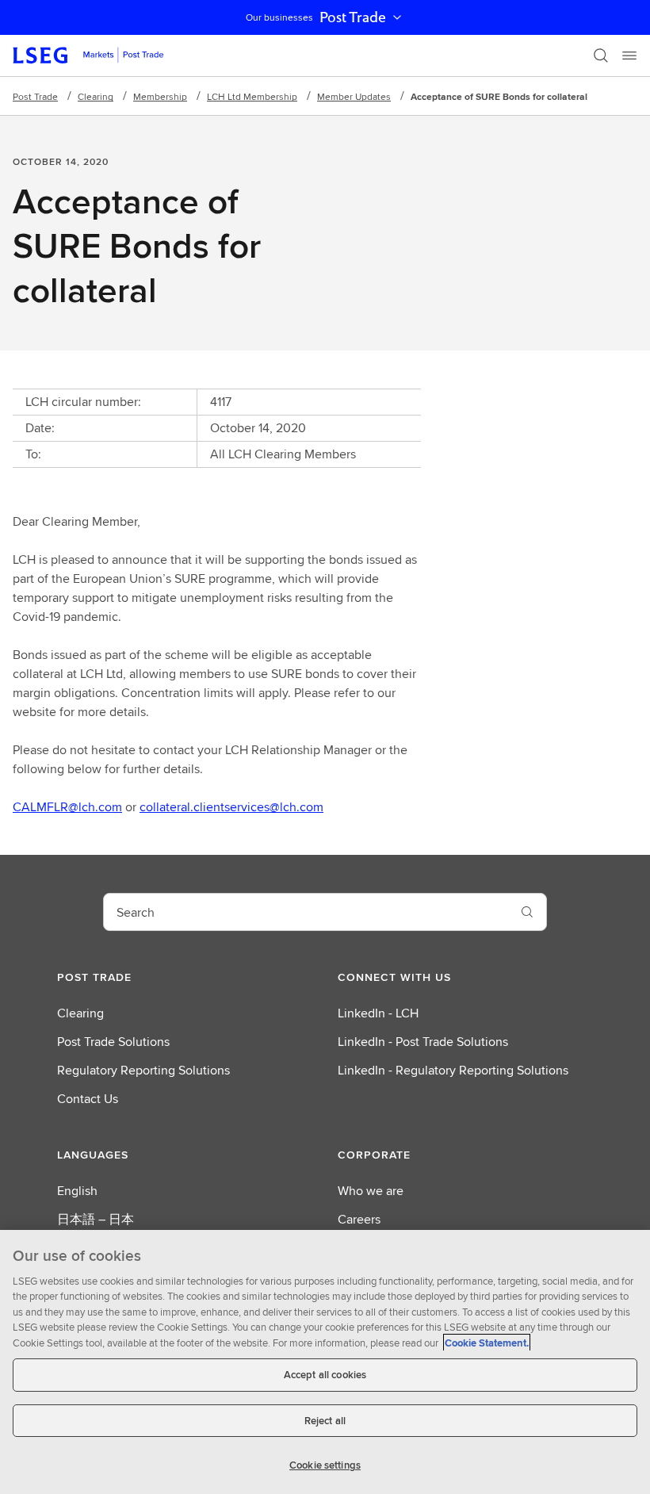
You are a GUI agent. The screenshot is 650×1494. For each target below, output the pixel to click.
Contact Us (87, 1099)
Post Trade (352, 17)
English (77, 1191)
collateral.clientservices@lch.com (231, 807)
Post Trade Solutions (113, 1041)
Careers (359, 1219)
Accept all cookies (325, 1374)
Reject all (325, 1420)
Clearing (95, 96)
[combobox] (306, 912)
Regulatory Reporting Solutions (143, 1070)
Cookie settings (325, 1465)
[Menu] (629, 55)
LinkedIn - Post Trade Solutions (423, 1041)
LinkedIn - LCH (378, 1013)
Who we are (370, 1191)
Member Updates (354, 96)
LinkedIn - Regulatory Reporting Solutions (453, 1070)
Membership (160, 96)
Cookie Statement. (487, 1342)
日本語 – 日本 (95, 1219)
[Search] (601, 55)
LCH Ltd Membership (252, 96)
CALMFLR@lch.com (67, 807)
